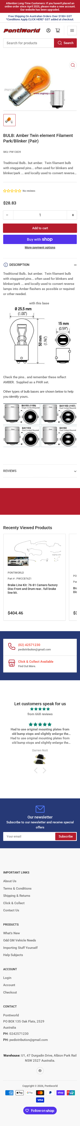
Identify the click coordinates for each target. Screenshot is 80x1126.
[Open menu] (72, 30)
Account (9, 985)
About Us (9, 881)
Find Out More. (27, 666)
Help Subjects (13, 955)
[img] (40, 709)
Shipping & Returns (16, 896)
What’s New (11, 933)
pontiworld (16, 572)
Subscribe (66, 836)
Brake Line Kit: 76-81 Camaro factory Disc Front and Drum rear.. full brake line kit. (33, 588)
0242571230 (19, 1034)
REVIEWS (9, 471)
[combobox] (40, 43)
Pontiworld (51, 1085)
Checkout (10, 992)
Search (68, 43)
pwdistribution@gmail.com (34, 649)
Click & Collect (14, 903)
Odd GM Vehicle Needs (19, 940)
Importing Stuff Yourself (20, 948)
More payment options (40, 247)
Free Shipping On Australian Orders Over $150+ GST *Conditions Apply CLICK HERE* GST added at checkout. (40, 18)
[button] (12, 191)
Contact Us (11, 910)
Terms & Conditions (17, 888)
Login (7, 978)
